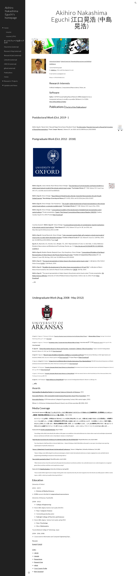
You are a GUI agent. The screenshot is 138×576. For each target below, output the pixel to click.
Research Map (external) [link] (12, 51)
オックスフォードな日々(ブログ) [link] (14, 42)
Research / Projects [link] (11, 81)
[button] (135, 2)
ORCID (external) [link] (10, 64)
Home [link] (6, 28)
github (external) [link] (9, 68)
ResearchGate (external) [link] (12, 55)
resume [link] (8, 32)
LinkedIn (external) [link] (10, 60)
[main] (82, 19)
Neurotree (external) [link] (11, 47)
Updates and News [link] (10, 85)
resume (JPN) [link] (11, 36)
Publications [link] (8, 73)
